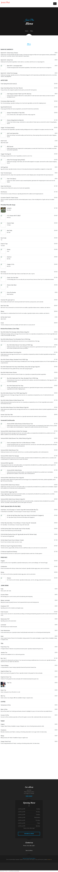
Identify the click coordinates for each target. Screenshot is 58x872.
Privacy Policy (32, 858)
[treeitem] (29, 742)
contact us (49, 859)
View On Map (29, 796)
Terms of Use (25, 858)
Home (26, 31)
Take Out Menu (29, 850)
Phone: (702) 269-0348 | (29, 845)
